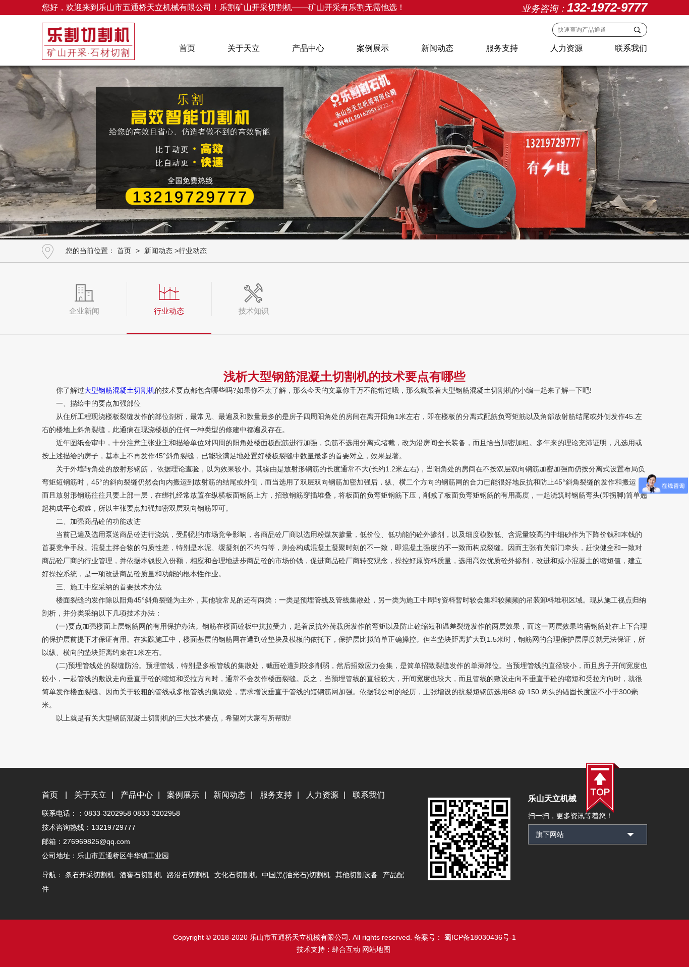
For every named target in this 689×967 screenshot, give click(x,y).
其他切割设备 (356, 875)
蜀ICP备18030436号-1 (479, 937)
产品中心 (308, 48)
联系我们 (631, 48)
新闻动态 (437, 48)
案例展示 (373, 48)
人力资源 (566, 48)
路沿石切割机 (188, 875)
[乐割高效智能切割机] (344, 148)
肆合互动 (346, 949)
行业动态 (193, 251)
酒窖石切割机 (141, 875)
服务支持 (502, 48)
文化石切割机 (235, 875)
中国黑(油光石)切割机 (296, 875)
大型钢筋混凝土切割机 (119, 390)
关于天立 (243, 48)
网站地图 (376, 949)
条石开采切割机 (89, 875)
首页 (187, 48)
